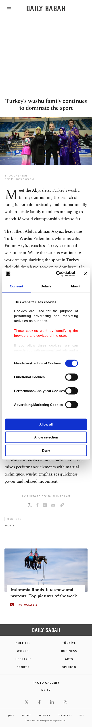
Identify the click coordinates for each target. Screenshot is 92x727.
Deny (46, 450)
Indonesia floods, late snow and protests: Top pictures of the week (43, 592)
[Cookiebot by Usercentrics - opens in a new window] (56, 274)
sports (9, 525)
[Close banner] (85, 273)
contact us (65, 715)
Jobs (11, 715)
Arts (69, 659)
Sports (23, 667)
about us (44, 715)
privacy (26, 715)
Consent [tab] (16, 286)
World (23, 651)
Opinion (69, 667)
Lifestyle (23, 659)
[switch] (71, 376)
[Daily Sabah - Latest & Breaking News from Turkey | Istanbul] (45, 8)
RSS (81, 715)
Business (69, 651)
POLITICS (23, 643)
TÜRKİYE (69, 643)
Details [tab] (46, 286)
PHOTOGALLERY (27, 604)
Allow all (46, 424)
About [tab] (75, 286)
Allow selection (46, 437)
